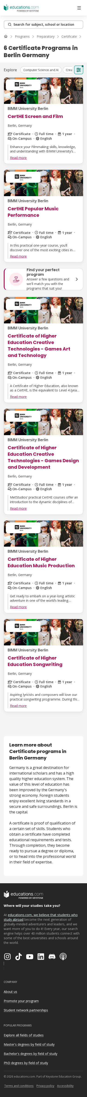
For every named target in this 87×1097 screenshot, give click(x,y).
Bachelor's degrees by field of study (30, 1053)
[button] (41, 70)
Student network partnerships (26, 1010)
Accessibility (65, 1086)
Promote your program (21, 1001)
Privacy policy (45, 1086)
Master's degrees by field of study (29, 1044)
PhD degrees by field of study (26, 1063)
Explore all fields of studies (24, 1035)
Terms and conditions (19, 1086)
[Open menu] (79, 8)
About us (10, 991)
